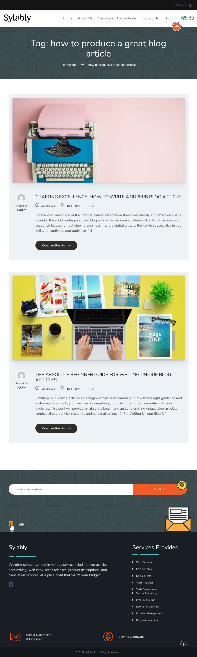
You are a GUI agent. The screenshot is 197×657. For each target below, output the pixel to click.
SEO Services (144, 562)
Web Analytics (145, 582)
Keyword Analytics (147, 607)
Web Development (147, 589)
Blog (168, 18)
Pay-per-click (144, 569)
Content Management (149, 613)
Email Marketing (145, 600)
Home (67, 18)
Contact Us (150, 18)
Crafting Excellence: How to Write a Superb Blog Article (108, 197)
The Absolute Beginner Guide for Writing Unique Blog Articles (103, 377)
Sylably (21, 210)
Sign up (160, 489)
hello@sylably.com (38, 635)
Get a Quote (126, 18)
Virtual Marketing (146, 593)
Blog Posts (73, 206)
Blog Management (147, 620)
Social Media (143, 576)
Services (104, 18)
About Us (85, 18)
